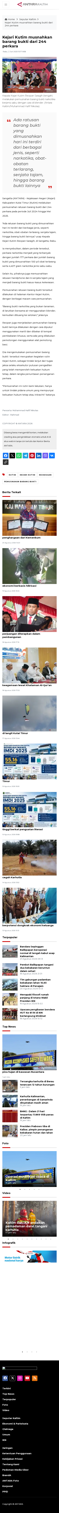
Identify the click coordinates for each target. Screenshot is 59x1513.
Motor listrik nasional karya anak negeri (27, 1340)
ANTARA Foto (10, 1480)
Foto (5, 1143)
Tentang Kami (10, 1464)
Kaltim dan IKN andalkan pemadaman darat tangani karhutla (27, 1226)
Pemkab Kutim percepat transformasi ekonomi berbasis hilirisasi (26, 584)
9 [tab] (46, 1239)
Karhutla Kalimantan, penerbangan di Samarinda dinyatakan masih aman (36, 1099)
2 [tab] (24, 1189)
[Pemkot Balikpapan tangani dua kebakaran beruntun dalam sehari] (10, 969)
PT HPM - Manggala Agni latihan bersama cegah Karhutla (28, 876)
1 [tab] (20, 1189)
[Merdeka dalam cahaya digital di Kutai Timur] (29, 761)
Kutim (12, 475)
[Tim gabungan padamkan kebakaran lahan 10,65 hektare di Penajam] (10, 984)
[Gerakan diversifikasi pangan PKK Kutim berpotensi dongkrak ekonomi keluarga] (29, 905)
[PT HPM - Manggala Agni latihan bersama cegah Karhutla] (29, 857)
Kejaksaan (45, 475)
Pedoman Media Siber (15, 1469)
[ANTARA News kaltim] (32, 4)
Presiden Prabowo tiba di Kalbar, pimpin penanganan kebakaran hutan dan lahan (36, 1129)
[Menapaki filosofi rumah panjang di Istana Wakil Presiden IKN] (10, 999)
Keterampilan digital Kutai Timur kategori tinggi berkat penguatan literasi (28, 828)
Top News (9, 1026)
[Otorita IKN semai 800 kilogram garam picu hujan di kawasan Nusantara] (29, 1052)
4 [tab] (34, 1189)
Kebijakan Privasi (12, 1459)
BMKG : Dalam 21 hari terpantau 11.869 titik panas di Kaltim (36, 1114)
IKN (4, 1440)
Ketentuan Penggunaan (16, 1453)
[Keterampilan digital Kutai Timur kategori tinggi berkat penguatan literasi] (29, 809)
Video (6, 1193)
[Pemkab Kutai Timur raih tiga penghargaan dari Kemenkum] (29, 517)
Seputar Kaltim (27, 19)
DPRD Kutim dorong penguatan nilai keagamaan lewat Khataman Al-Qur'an (27, 683)
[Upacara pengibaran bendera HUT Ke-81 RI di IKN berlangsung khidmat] (10, 1014)
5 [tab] (39, 1189)
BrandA (6, 1475)
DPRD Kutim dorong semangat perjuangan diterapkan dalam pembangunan (22, 634)
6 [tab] (32, 1239)
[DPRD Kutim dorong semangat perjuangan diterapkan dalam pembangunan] (29, 613)
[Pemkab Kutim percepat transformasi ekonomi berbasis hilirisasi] (29, 565)
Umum (6, 1434)
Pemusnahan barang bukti (20, 481)
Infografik (8, 1242)
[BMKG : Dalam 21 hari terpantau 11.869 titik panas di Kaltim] (10, 1115)
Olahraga (7, 1429)
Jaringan (7, 1448)
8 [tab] (41, 1239)
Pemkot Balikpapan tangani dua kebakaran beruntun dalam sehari (36, 968)
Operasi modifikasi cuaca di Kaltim (27, 1178)
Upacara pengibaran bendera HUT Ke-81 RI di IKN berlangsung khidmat (37, 1013)
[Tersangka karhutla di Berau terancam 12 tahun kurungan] (10, 1085)
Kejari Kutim (27, 475)
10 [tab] (50, 1239)
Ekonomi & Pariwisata (15, 1423)
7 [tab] (36, 1239)
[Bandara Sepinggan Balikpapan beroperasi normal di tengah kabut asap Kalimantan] (10, 951)
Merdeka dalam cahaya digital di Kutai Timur (26, 779)
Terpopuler (9, 937)
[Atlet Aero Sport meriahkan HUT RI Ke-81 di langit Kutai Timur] (29, 713)
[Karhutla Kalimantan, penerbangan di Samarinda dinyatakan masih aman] (10, 1100)
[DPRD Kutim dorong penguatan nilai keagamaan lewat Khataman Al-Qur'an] (29, 665)
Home (11, 19)
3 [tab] (29, 1189)
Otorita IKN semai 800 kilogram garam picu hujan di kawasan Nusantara (27, 1070)
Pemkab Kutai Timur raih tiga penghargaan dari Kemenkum (21, 536)
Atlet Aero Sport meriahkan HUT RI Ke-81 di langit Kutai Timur (28, 731)
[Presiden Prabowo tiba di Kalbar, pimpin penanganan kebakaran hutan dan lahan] (10, 1130)
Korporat (7, 1486)
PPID (5, 1491)
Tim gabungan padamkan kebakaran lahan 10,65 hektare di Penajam (35, 983)
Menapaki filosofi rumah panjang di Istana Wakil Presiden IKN (34, 998)
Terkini (6, 1388)
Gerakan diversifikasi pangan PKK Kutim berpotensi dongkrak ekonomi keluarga (27, 924)
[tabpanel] (29, 1169)
